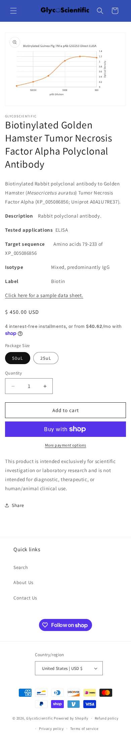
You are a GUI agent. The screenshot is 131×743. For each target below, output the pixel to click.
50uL (17, 358)
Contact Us (25, 598)
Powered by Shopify (71, 718)
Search (20, 567)
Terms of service (84, 728)
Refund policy (107, 718)
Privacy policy (51, 728)
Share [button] (18, 505)
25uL (45, 358)
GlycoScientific (39, 718)
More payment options (65, 445)
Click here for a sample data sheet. (44, 295)
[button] (13, 10)
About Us (23, 582)
